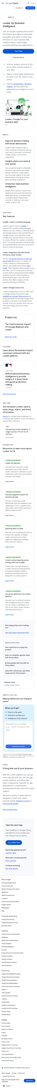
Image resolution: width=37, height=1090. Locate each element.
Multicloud (5, 892)
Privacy (14, 1073)
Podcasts (4, 1035)
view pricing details (10, 804)
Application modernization (10, 940)
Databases (5, 937)
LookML (23, 226)
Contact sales (11, 853)
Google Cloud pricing (8, 919)
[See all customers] (9, 394)
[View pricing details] (9, 809)
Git (7, 235)
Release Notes (6, 1014)
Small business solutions (9, 962)
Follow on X (5, 1051)
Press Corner (6, 1042)
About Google (6, 1073)
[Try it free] (18, 51)
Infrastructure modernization (11, 934)
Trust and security (7, 886)
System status (6, 1011)
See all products (12, 869)
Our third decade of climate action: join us (17, 1068)
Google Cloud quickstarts (9, 980)
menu (3, 3)
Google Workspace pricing (10, 922)
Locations (5, 898)
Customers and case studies (10, 901)
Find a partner (11, 861)
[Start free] (30, 8)
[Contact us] (19, 8)
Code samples (6, 992)
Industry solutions (7, 956)
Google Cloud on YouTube (10, 1045)
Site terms (21, 1073)
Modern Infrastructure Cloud (10, 889)
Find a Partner (6, 1026)
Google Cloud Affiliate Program (11, 974)
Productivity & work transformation (12, 953)
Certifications (6, 1002)
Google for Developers (8, 1005)
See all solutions (7, 965)
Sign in (33, 3)
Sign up (5, 416)
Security (4, 950)
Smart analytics (6, 943)
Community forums (8, 1060)
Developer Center (7, 1038)
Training (4, 999)
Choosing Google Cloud (9, 883)
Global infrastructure (8, 895)
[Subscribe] (29, 1080)
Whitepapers (5, 908)
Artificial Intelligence (8, 946)
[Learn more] (9, 481)
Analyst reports (6, 904)
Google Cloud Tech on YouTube (11, 1048)
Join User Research (8, 1054)
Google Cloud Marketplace (10, 983)
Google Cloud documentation (11, 977)
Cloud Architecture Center (10, 996)
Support (4, 989)
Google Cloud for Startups (10, 1008)
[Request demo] (18, 57)
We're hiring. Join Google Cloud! (11, 1057)
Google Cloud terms (9, 1076)
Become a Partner (7, 1029)
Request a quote (23, 801)
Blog (3, 911)
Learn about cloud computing (11, 986)
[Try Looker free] (14, 842)
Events (4, 1032)
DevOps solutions (7, 959)
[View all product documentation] (17, 633)
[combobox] (8, 1086)
